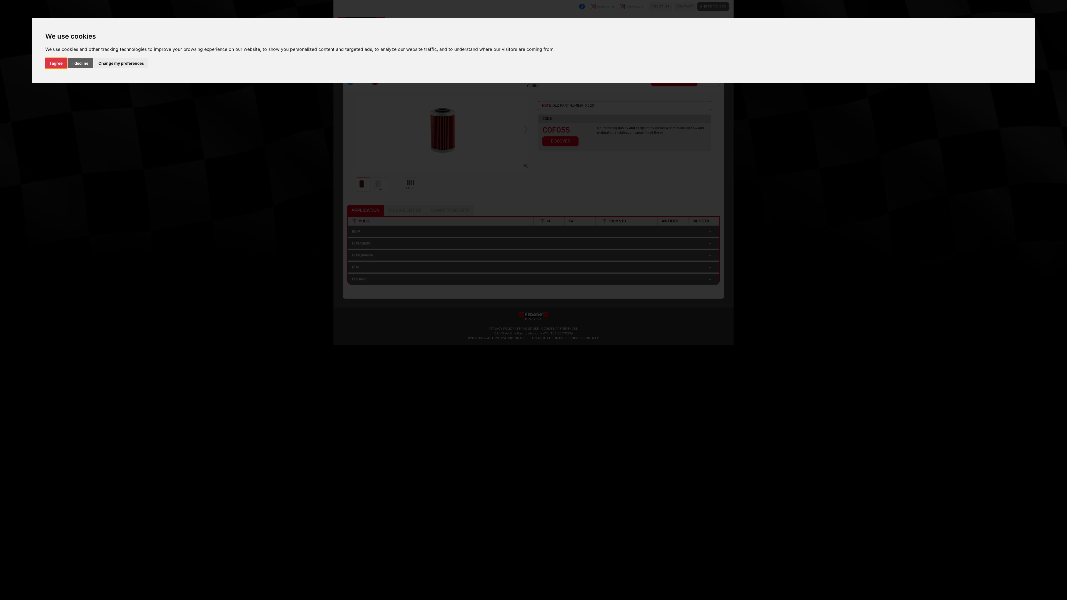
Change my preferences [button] (121, 63)
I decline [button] (80, 63)
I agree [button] (56, 63)
